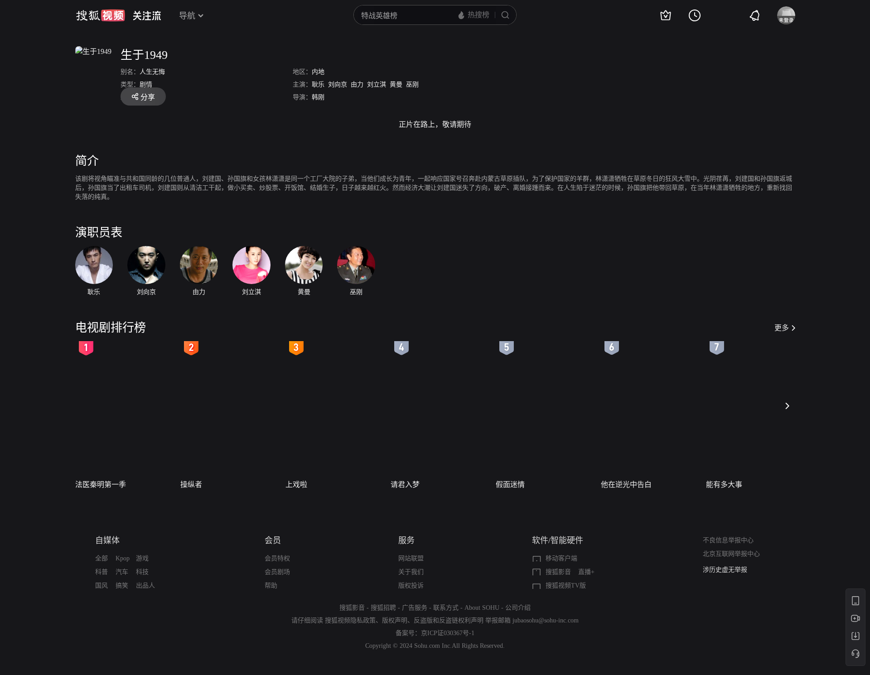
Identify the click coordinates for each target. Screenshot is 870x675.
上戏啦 (296, 484)
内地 (318, 71)
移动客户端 (561, 558)
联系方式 (446, 607)
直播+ (586, 572)
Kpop (123, 558)
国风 (101, 585)
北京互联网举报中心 (731, 553)
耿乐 (318, 84)
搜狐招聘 (383, 607)
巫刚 (412, 84)
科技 (142, 572)
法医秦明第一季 (100, 484)
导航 (187, 16)
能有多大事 (724, 484)
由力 (357, 84)
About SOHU (481, 607)
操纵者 (191, 484)
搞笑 (122, 585)
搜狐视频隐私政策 (350, 620)
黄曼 (396, 84)
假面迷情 (510, 484)
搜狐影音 (558, 572)
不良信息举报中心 (728, 540)
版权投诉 (411, 585)
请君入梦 (405, 484)
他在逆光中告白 (626, 484)
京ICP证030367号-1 (447, 633)
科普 (101, 572)
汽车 (122, 572)
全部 (101, 558)
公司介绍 (518, 607)
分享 (147, 97)
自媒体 (107, 540)
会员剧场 (277, 572)
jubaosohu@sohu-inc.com (545, 620)
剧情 (146, 84)
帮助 (271, 585)
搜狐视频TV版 (566, 585)
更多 (781, 328)
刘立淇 (376, 84)
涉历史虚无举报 (725, 569)
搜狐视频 (100, 15)
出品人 (145, 585)
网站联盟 (411, 558)
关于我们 (411, 572)
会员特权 (277, 558)
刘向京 (337, 84)
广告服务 (414, 607)
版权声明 (394, 620)
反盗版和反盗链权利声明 (448, 620)
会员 (273, 540)
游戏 (142, 558)
